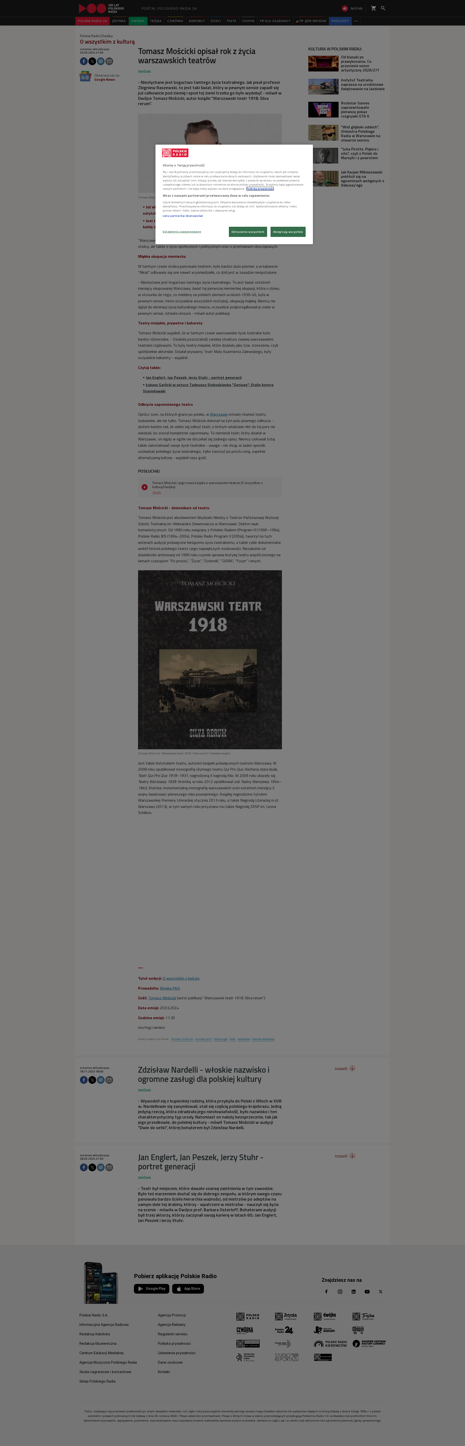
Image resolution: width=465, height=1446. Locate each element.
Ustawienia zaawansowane (182, 231)
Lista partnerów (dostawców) (183, 216)
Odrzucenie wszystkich (248, 232)
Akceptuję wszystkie (288, 232)
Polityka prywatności (260, 189)
